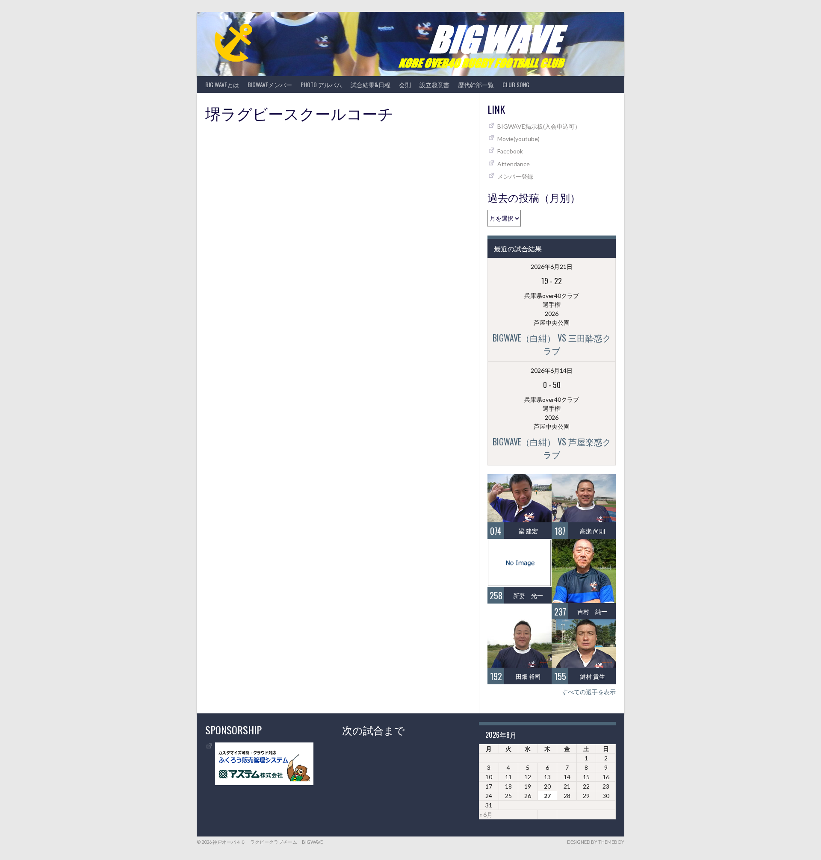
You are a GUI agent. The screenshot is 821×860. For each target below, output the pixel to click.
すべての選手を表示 (589, 691)
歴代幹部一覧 (476, 84)
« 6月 (486, 814)
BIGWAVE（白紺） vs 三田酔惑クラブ (552, 344)
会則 (405, 84)
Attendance (513, 164)
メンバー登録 (515, 176)
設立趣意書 (434, 84)
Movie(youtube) (518, 138)
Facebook (510, 151)
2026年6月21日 (552, 266)
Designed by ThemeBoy (595, 842)
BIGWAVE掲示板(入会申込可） (539, 126)
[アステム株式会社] (264, 782)
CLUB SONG (515, 84)
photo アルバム (321, 84)
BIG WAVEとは (222, 84)
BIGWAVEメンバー (270, 84)
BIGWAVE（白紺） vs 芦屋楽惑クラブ (552, 448)
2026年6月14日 (552, 370)
